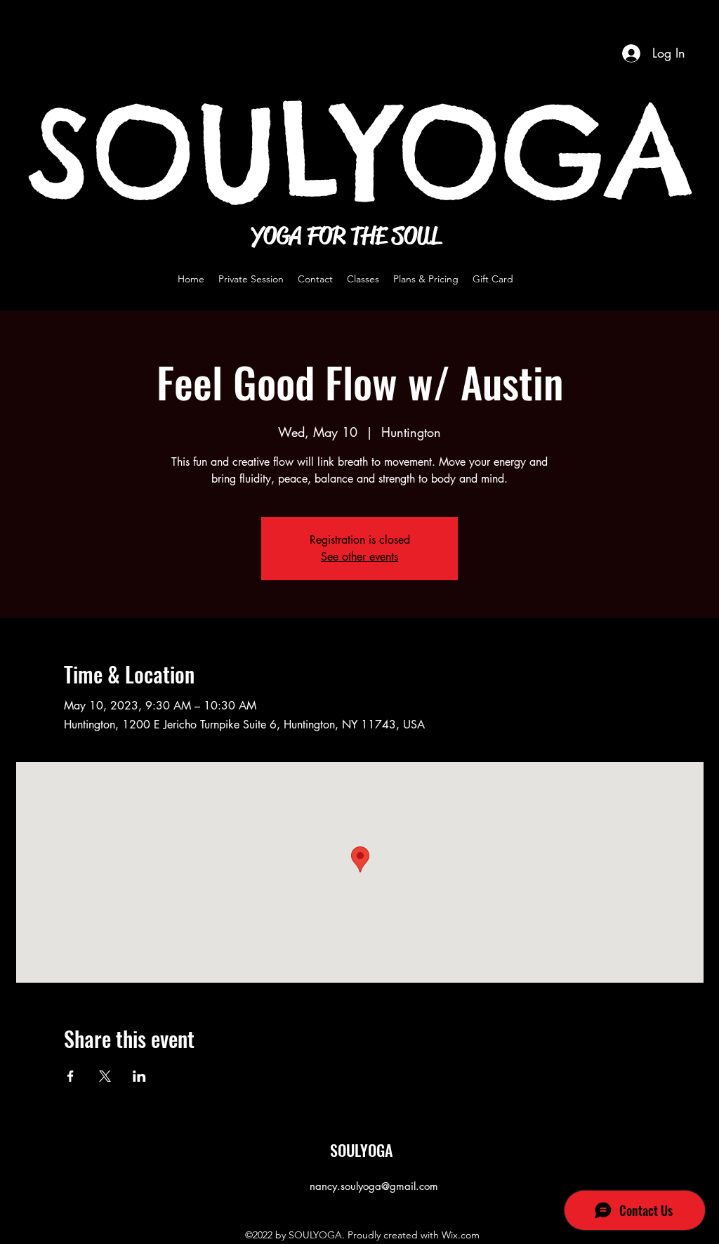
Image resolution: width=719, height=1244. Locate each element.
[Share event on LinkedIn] (139, 1076)
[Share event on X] (105, 1076)
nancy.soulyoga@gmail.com (374, 1186)
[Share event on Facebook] (70, 1076)
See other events (359, 556)
